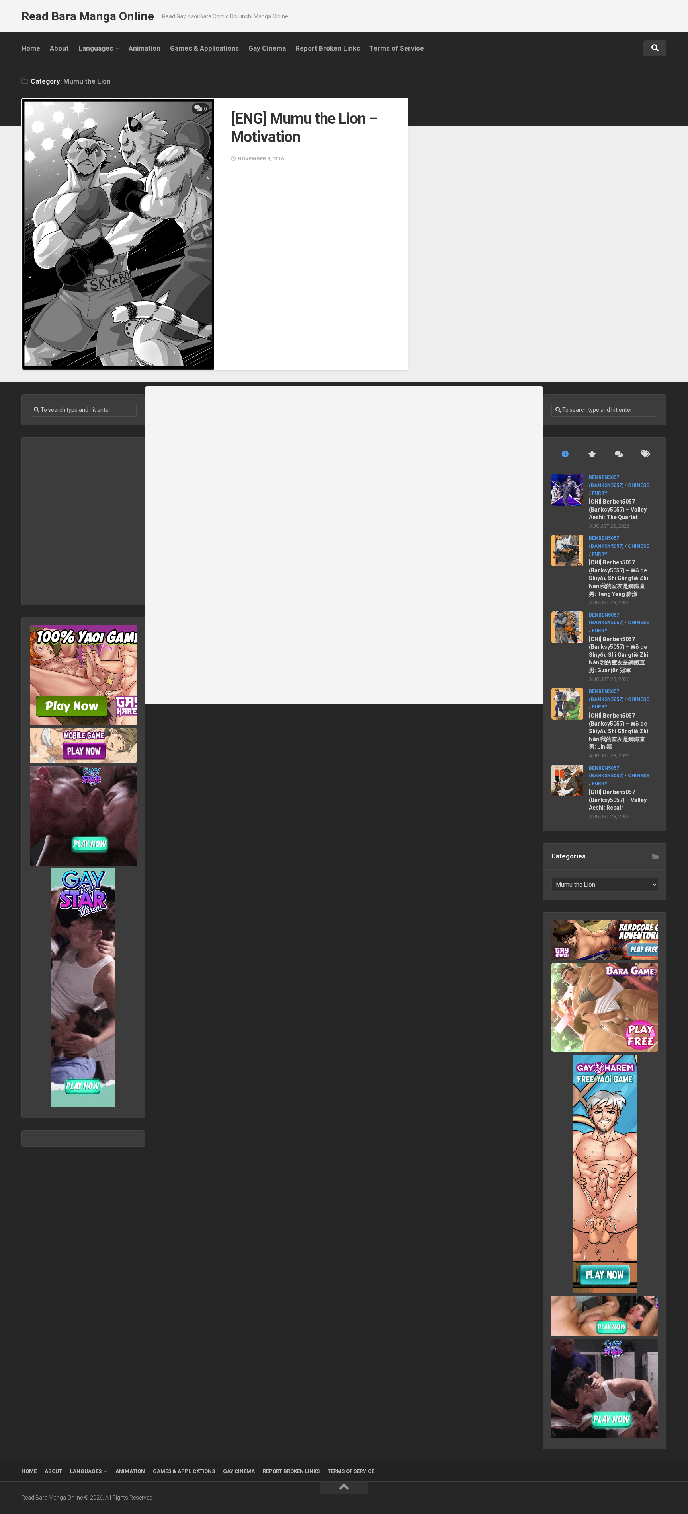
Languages (95, 48)
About (59, 48)
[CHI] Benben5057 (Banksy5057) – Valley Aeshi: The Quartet (618, 509)
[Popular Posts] (591, 454)
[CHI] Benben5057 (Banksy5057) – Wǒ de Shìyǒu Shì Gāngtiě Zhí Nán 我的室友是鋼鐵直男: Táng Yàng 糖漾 (618, 578)
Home (31, 48)
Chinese (638, 485)
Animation (144, 48)
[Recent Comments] (618, 454)
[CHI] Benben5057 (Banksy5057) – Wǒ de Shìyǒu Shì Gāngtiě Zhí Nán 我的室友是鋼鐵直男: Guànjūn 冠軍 (618, 654)
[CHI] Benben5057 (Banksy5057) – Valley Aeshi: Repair (618, 800)
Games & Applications (204, 48)
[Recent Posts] (564, 454)
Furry (600, 493)
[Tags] (644, 454)
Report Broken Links (327, 48)
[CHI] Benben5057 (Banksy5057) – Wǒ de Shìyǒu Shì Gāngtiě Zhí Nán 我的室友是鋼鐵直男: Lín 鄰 (618, 731)
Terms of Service (396, 48)
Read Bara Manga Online (88, 16)
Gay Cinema (267, 48)
